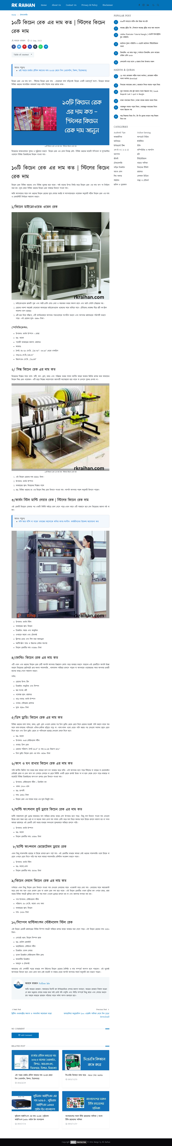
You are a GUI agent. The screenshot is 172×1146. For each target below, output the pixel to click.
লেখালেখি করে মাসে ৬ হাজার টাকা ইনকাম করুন (137, 61)
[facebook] (139, 5)
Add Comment (26, 1035)
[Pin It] (24, 47)
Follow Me (44, 983)
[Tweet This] (19, 47)
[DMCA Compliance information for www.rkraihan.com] (78, 1142)
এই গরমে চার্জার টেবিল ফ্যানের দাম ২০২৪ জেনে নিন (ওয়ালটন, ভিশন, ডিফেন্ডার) (53, 70)
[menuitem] (43, 5)
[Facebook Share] (14, 47)
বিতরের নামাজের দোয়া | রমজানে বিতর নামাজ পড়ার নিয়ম (140, 84)
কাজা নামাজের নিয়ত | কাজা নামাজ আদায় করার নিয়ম (138, 100)
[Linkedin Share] (30, 47)
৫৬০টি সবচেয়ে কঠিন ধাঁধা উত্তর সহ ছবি (134, 21)
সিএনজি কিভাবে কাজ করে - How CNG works (84, 1075)
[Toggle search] (158, 5)
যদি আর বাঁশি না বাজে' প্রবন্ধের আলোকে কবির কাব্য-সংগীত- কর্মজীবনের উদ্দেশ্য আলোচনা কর (59, 521)
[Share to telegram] (46, 47)
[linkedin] (148, 5)
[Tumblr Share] (35, 47)
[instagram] (143, 5)
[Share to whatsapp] (40, 47)
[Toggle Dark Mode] (153, 5)
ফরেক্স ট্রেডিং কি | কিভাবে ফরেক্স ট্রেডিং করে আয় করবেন (140, 28)
